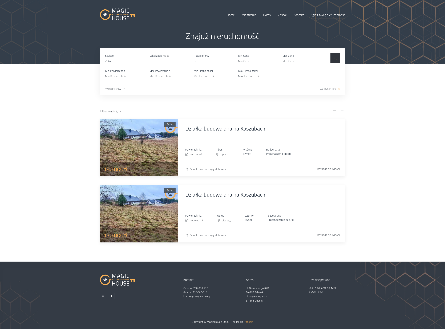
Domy (267, 15)
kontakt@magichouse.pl (197, 296)
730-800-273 (200, 288)
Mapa (166, 55)
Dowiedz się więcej (328, 168)
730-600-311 (200, 292)
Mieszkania (249, 15)
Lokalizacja (159, 56)
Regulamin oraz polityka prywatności (322, 290)
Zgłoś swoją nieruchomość (328, 15)
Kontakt (299, 15)
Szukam (109, 56)
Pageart (248, 321)
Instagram (103, 296)
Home (231, 15)
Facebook (112, 296)
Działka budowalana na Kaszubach (225, 128)
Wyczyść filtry (328, 89)
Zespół (282, 15)
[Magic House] (117, 14)
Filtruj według (109, 111)
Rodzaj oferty (201, 56)
